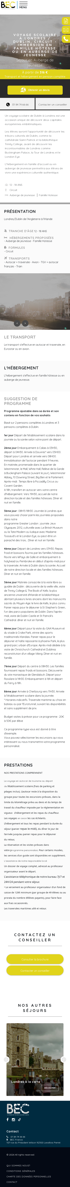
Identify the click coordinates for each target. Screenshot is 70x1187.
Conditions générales (21, 1171)
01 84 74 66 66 (18, 1136)
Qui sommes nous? (18, 1165)
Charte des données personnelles (29, 1176)
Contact (12, 1182)
